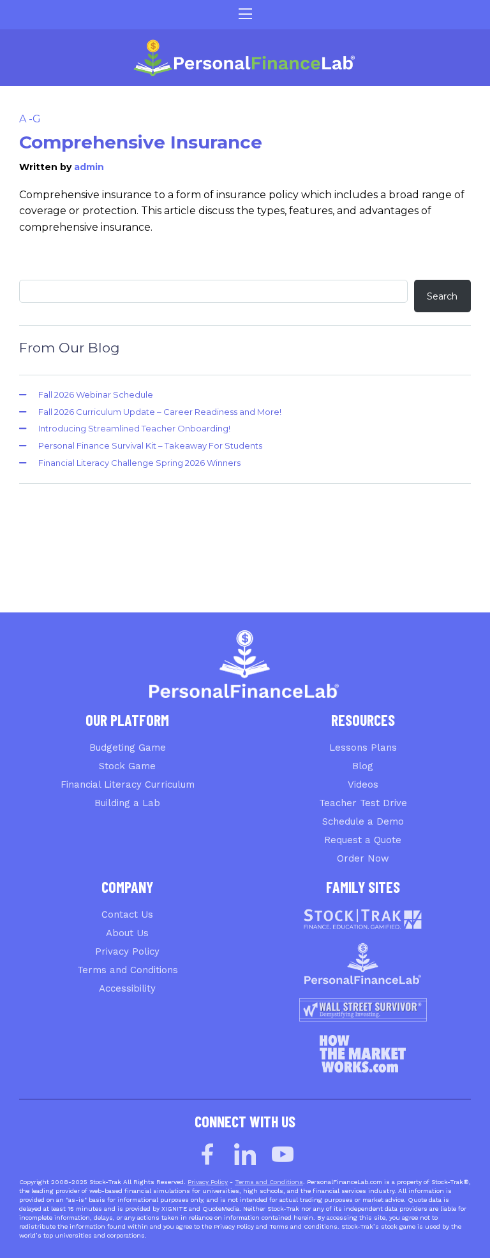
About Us (127, 933)
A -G (30, 119)
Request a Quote (362, 840)
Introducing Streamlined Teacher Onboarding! (134, 428)
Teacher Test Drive (363, 803)
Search (442, 296)
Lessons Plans (363, 747)
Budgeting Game (127, 747)
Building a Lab (127, 803)
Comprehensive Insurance (140, 142)
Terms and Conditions (127, 970)
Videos (363, 784)
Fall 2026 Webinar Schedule (95, 394)
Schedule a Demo (363, 821)
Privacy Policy (127, 951)
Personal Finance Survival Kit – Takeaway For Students (150, 445)
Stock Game (127, 766)
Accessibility (127, 988)
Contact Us (127, 914)
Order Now (363, 858)
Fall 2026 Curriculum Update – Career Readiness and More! (159, 412)
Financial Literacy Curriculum (128, 784)
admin (89, 167)
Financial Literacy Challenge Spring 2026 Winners (139, 463)
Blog (362, 766)
